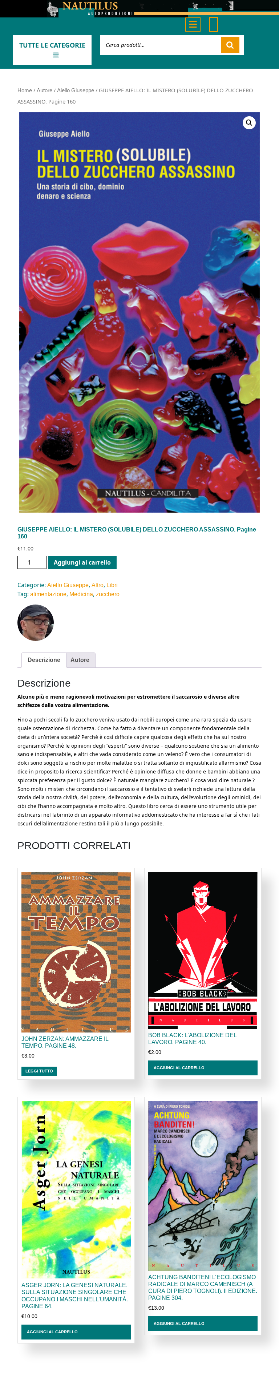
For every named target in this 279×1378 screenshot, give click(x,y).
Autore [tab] (79, 660)
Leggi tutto (39, 1071)
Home (24, 90)
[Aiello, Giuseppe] (35, 623)
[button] (249, 122)
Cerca (230, 45)
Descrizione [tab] (44, 660)
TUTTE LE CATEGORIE (52, 45)
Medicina (81, 594)
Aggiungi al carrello (82, 562)
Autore (44, 90)
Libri (112, 585)
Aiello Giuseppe (75, 90)
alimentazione (48, 594)
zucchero (108, 594)
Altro (98, 585)
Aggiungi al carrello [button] (179, 1068)
